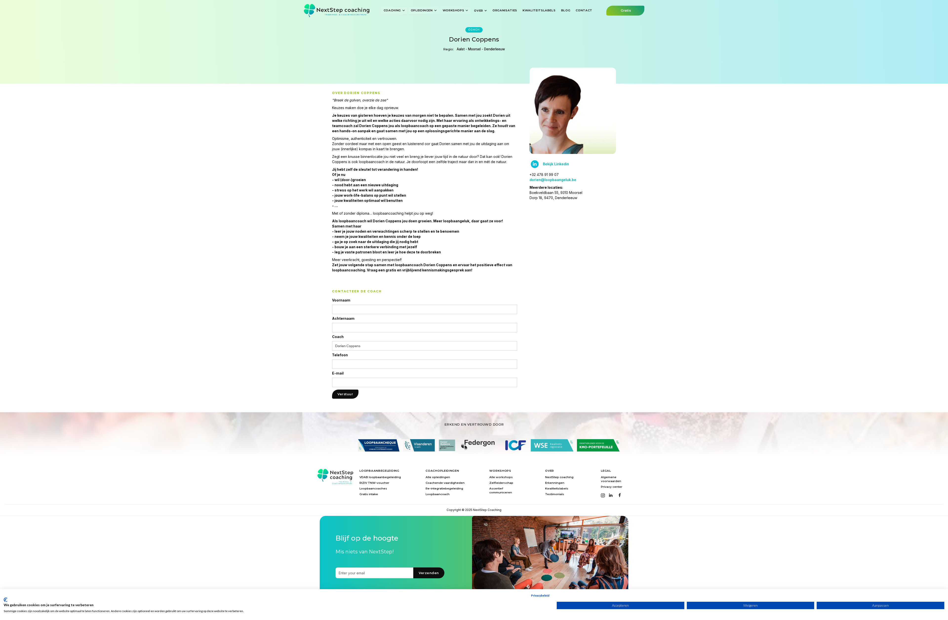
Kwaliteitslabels (556, 488)
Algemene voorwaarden (611, 479)
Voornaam (341, 300)
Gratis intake (368, 494)
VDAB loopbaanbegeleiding (380, 477)
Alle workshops (501, 477)
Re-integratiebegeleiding (444, 488)
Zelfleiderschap (501, 483)
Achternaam (343, 318)
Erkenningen (554, 483)
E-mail (338, 373)
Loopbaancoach (438, 494)
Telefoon (340, 355)
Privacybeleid (540, 595)
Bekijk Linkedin (556, 164)
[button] (394, 10)
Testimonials (554, 494)
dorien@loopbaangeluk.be (553, 180)
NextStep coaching (559, 477)
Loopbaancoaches (373, 488)
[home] (337, 10)
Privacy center (611, 486)
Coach (338, 337)
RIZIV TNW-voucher (374, 483)
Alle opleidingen (438, 477)
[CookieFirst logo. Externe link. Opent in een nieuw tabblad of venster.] (5, 600)
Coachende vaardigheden (445, 483)
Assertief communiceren (500, 490)
